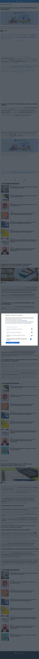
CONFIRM (12, 342)
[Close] (36, 315)
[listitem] (19, 326)
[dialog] (19, 329)
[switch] (31, 329)
